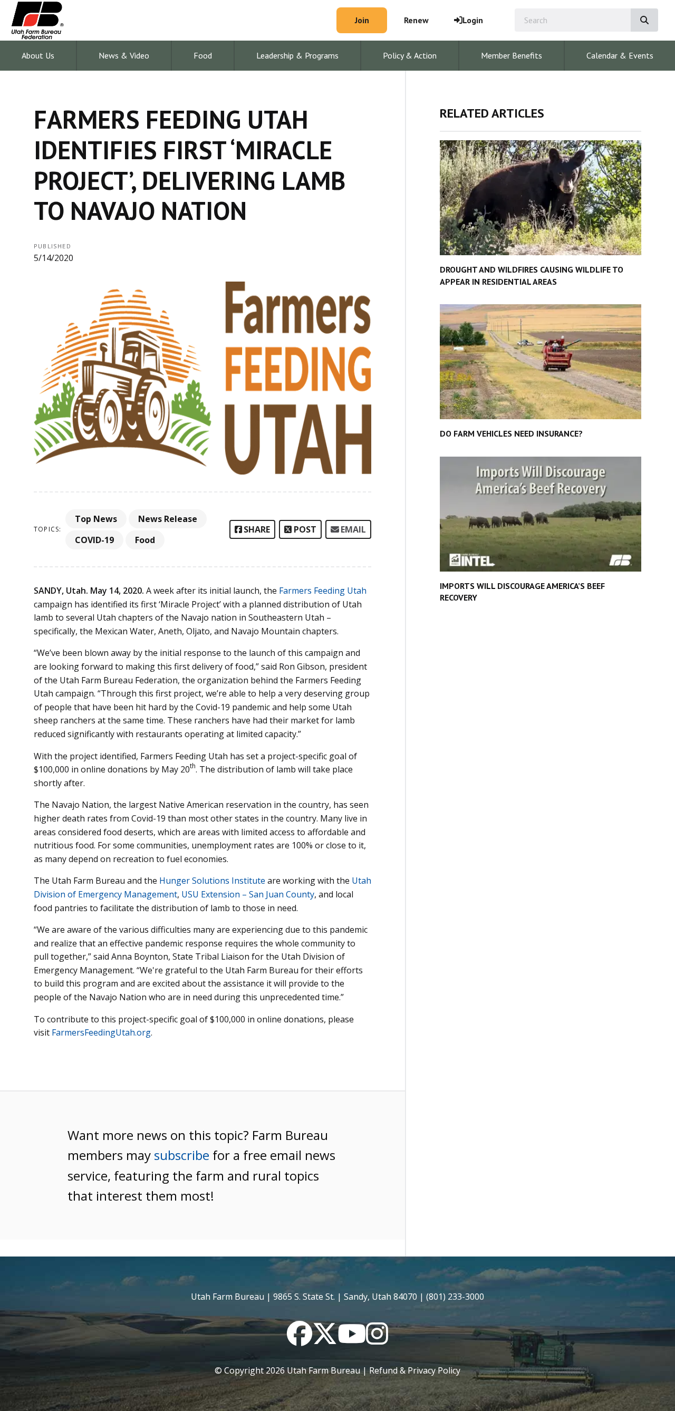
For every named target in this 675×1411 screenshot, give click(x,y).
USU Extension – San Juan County (247, 894)
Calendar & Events (619, 55)
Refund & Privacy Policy (414, 1370)
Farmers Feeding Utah (323, 590)
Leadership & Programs (297, 55)
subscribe (181, 1155)
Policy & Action (410, 55)
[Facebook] (299, 1340)
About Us (38, 55)
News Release (167, 519)
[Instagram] (377, 1340)
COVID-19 (94, 540)
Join (362, 20)
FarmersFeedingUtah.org (101, 1032)
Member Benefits (511, 55)
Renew (416, 20)
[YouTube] (352, 1340)
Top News (96, 519)
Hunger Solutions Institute (212, 880)
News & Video (124, 55)
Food (203, 55)
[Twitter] (325, 1340)
